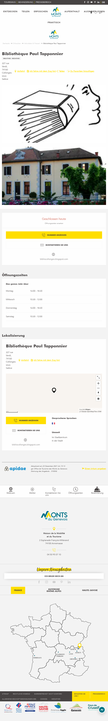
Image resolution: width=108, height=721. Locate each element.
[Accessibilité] (91, 12)
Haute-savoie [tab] (90, 590)
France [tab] (18, 590)
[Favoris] (96, 12)
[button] (100, 12)
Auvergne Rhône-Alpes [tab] (54, 590)
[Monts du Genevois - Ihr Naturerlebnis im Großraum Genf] (56, 12)
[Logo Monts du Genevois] (54, 516)
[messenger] (102, 712)
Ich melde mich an (54, 576)
